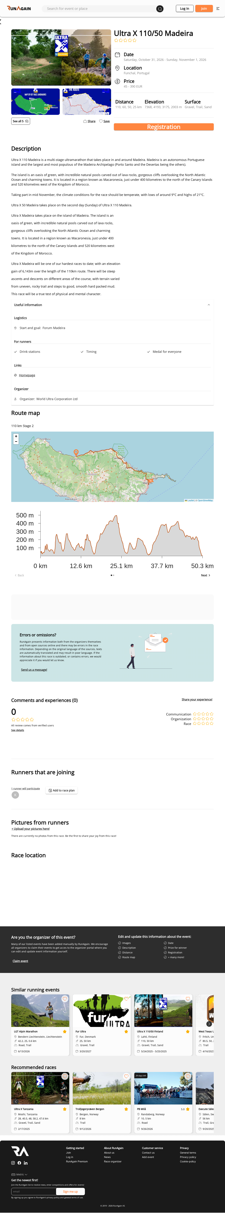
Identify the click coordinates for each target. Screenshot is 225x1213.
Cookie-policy (188, 1161)
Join (204, 8)
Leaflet (190, 500)
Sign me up (70, 1191)
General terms (188, 1152)
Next (204, 575)
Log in (184, 8)
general (67, 1197)
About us (109, 1152)
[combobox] (101, 8)
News (107, 1156)
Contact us (148, 1152)
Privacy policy (188, 1156)
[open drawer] (217, 8)
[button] (112, 304)
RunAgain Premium (77, 1161)
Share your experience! (197, 699)
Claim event (20, 961)
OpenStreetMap (205, 500)
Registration (164, 126)
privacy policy (53, 1197)
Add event (148, 1156)
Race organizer (112, 1161)
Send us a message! (34, 670)
